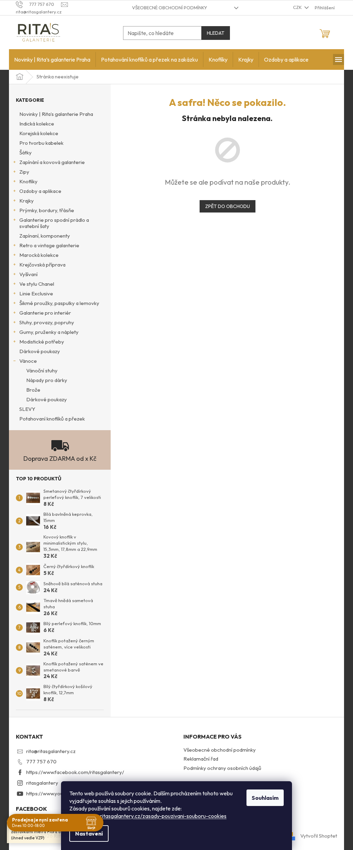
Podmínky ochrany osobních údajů (222, 768)
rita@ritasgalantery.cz (50, 751)
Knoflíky (28, 181)
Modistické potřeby (41, 341)
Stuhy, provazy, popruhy (46, 322)
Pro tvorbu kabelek (41, 143)
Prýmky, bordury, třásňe (46, 210)
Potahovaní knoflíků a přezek (52, 418)
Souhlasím (265, 797)
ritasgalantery (42, 783)
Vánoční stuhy (42, 370)
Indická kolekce (36, 123)
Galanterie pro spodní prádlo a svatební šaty (54, 223)
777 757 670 (41, 761)
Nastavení (89, 833)
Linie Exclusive (36, 293)
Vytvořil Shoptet (318, 835)
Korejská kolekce (38, 133)
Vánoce (28, 361)
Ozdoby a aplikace (40, 191)
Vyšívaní (28, 274)
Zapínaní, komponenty (44, 235)
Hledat (215, 33)
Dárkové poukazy (39, 351)
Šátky (25, 152)
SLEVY (27, 409)
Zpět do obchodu (227, 206)
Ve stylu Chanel (36, 284)
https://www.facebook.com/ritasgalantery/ (75, 772)
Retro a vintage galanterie (49, 245)
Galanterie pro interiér (45, 312)
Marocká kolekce (39, 255)
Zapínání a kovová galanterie (52, 162)
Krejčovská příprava (42, 264)
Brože (33, 389)
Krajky (26, 200)
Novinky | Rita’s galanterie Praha (56, 114)
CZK (298, 7)
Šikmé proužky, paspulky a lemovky (59, 303)
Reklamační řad (200, 758)
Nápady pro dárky (46, 380)
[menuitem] (52, 59)
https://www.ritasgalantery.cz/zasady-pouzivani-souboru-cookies (147, 816)
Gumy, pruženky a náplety (49, 332)
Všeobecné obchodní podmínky (169, 7)
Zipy (24, 171)
